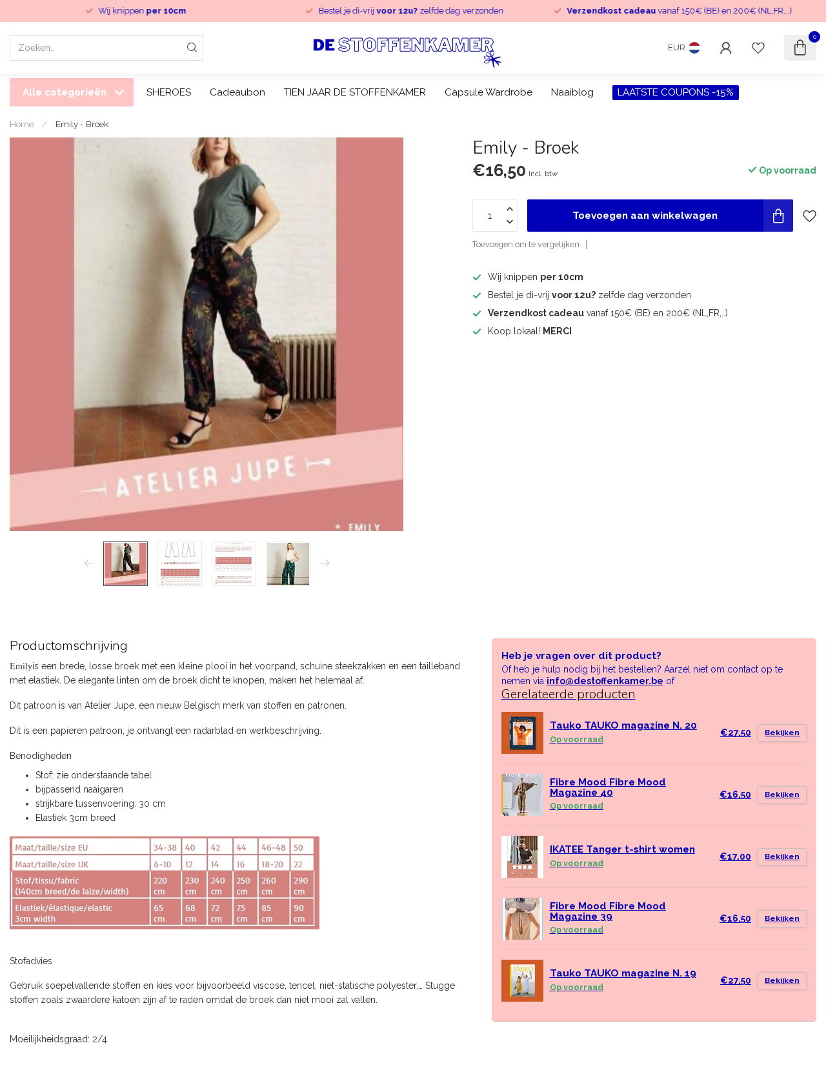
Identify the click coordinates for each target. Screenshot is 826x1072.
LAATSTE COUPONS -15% (676, 92)
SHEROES (168, 92)
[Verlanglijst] (758, 48)
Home (22, 124)
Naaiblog (572, 92)
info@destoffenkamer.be (605, 681)
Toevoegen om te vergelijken (525, 244)
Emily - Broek (81, 124)
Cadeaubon (237, 92)
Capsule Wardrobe (488, 92)
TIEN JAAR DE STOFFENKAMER (355, 92)
